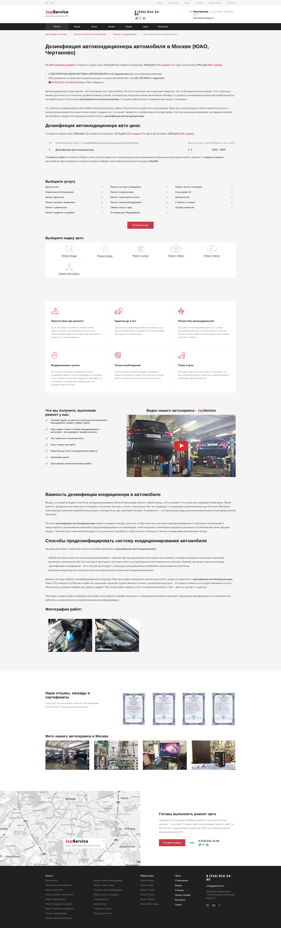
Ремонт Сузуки (140, 256)
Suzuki (111, 27)
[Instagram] (207, 905)
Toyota (128, 27)
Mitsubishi (163, 27)
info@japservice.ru (215, 886)
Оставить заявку (172, 843)
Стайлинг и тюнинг (185, 202)
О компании (173, 3)
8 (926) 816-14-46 (62, 82)
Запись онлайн (215, 3)
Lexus (145, 27)
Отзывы (199, 3)
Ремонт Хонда (69, 256)
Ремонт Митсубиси (69, 274)
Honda (77, 27)
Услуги (57, 26)
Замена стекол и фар (121, 207)
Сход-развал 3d (183, 192)
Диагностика (52, 187)
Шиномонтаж (182, 197)
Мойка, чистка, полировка (188, 187)
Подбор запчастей (184, 207)
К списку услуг (140, 225)
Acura (94, 27)
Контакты (231, 3)
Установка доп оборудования (125, 213)
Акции (187, 3)
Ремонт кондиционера (121, 192)
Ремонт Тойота (176, 256)
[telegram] (144, 18)
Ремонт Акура (104, 256)
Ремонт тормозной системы (125, 197)
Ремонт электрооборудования (125, 202)
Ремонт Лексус (212, 256)
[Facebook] (219, 905)
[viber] (140, 18)
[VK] (213, 905)
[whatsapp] (136, 18)
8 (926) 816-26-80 (147, 13)
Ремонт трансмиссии (56, 207)
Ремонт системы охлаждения (125, 187)
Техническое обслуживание (59, 192)
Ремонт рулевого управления (60, 202)
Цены (159, 3)
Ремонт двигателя (54, 197)
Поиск (178, 905)
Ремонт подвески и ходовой (59, 213)
